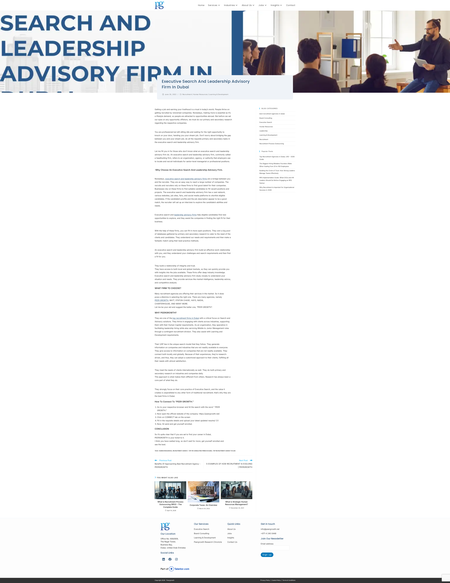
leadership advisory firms (185, 215)
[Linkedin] (163, 559)
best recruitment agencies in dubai (272, 114)
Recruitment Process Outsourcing (271, 144)
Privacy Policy (265, 580)
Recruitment (187, 94)
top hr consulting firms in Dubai (200, 451)
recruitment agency (180, 451)
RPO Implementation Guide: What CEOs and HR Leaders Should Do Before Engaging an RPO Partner (276, 180)
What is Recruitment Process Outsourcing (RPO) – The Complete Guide (170, 504)
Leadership (263, 131)
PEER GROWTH (161, 300)
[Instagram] (176, 559)
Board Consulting (265, 118)
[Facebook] (170, 559)
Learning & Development (218, 94)
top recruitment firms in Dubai (185, 318)
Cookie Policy (276, 580)
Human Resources (200, 94)
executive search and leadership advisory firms (186, 179)
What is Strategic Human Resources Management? (236, 503)
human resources (165, 451)
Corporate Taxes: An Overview (203, 505)
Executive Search (265, 122)
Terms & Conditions (288, 580)
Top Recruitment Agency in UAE (224, 451)
